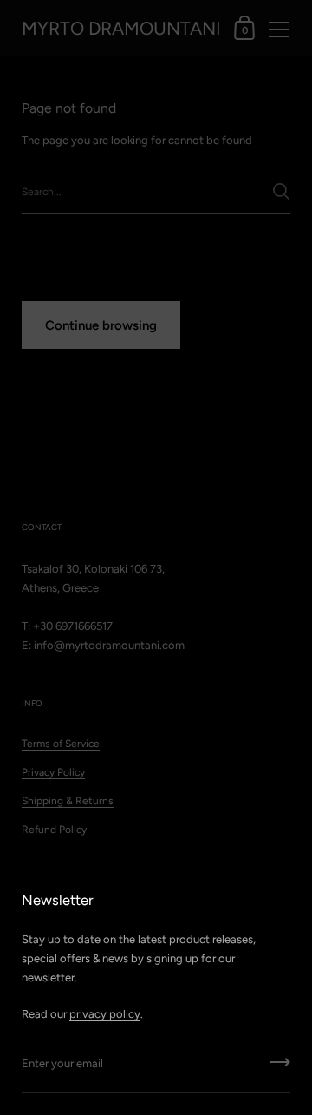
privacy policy (104, 1013)
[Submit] (280, 1068)
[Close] (286, 897)
